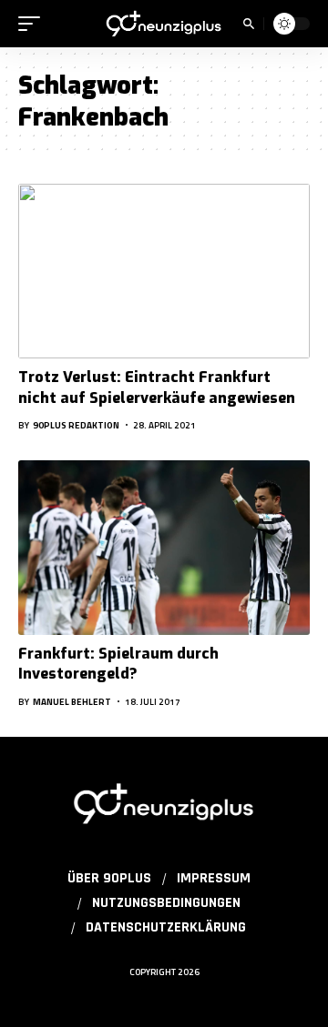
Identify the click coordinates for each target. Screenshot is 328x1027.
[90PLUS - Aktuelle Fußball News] (164, 23)
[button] (33, 23)
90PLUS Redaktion (76, 425)
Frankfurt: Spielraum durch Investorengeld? (118, 663)
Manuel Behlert (72, 702)
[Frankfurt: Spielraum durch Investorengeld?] (164, 547)
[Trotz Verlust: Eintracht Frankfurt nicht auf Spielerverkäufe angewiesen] (164, 271)
